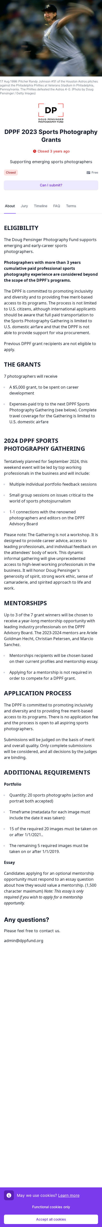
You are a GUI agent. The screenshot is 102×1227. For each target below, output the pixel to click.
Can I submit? (51, 185)
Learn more (68, 1195)
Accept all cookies (51, 1219)
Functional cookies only (51, 1207)
